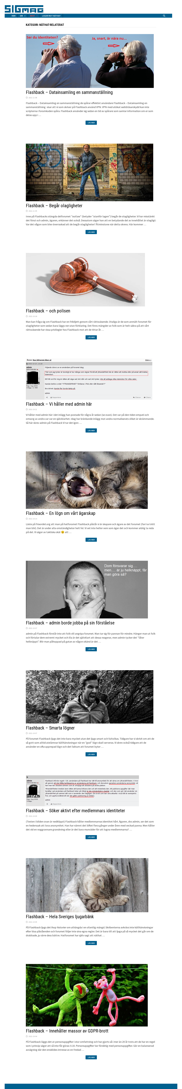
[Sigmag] (24, 8)
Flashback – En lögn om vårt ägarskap (60, 513)
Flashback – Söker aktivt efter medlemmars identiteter (75, 810)
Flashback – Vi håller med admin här (59, 404)
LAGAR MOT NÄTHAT (51, 15)
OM (21, 15)
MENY (32, 15)
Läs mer (92, 123)
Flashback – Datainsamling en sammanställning (69, 92)
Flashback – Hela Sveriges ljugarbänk (60, 916)
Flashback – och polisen (48, 311)
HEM (13, 15)
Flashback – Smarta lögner (50, 728)
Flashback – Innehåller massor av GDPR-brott (67, 1031)
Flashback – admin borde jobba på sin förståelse (70, 623)
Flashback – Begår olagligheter (54, 205)
